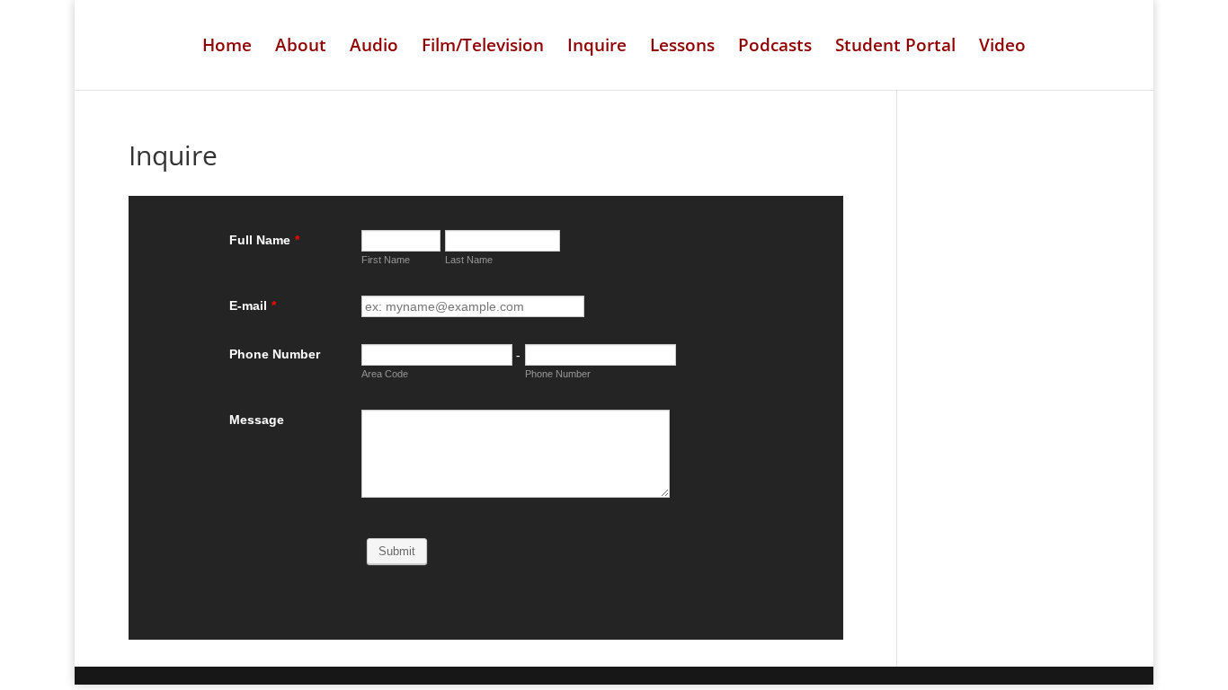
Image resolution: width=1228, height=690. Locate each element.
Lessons (682, 48)
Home (227, 48)
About (300, 48)
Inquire (597, 48)
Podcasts (775, 48)
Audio (374, 48)
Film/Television (483, 48)
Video (1002, 48)
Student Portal (895, 48)
